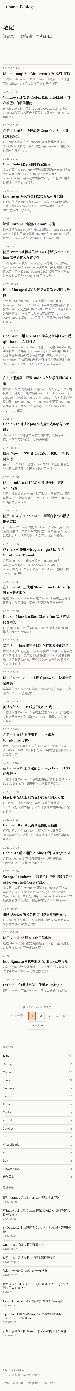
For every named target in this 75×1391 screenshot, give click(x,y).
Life (37, 1136)
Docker (37, 1112)
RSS (44, 1383)
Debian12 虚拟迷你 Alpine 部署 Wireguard (36, 852)
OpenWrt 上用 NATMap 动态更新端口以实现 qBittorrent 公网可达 (32, 1316)
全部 (37, 1056)
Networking (37, 1168)
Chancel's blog (19, 6)
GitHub (18, 1383)
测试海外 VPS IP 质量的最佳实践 (27, 706)
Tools (37, 1080)
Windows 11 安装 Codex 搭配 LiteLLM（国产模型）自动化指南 (37, 1212)
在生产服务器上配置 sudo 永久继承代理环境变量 (34, 1331)
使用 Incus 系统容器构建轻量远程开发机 (33, 196)
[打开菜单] (65, 7)
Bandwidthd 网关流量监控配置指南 (30, 825)
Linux (37, 1096)
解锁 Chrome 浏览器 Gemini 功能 (29, 223)
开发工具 (37, 1176)
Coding (37, 1072)
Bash (37, 1160)
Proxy (37, 1104)
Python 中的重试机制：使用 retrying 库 (33, 984)
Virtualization (37, 1144)
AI (37, 1152)
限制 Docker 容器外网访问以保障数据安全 (34, 914)
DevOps (37, 1128)
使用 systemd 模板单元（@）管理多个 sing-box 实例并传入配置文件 (36, 1286)
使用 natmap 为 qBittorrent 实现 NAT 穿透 (36, 73)
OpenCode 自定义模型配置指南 (26, 164)
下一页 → (37, 1025)
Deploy (37, 1064)
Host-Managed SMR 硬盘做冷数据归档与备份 (33, 1301)
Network (37, 1088)
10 (64, 1015)
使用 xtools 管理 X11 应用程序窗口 (29, 937)
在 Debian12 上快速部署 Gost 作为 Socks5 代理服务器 (37, 1230)
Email (6, 1383)
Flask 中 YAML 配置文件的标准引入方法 (33, 797)
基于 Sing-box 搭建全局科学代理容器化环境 (36, 645)
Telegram (32, 1383)
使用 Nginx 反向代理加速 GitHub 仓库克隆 (35, 961)
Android (37, 1120)
